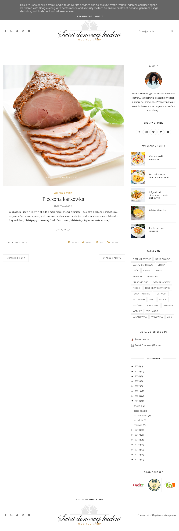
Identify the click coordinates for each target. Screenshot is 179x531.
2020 (137, 396)
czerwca (138, 424)
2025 (137, 371)
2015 (137, 444)
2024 (137, 376)
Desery (161, 265)
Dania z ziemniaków (143, 265)
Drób (136, 270)
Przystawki (139, 299)
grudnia (138, 405)
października (141, 415)
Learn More (84, 16)
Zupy (169, 317)
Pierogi (137, 288)
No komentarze (17, 242)
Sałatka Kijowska (157, 210)
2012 (137, 459)
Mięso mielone (140, 282)
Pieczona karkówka (63, 199)
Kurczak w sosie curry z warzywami (159, 175)
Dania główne (162, 259)
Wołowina (157, 317)
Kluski (159, 270)
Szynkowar (153, 305)
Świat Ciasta (142, 339)
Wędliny (137, 311)
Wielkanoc (152, 311)
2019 (137, 400)
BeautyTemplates (166, 515)
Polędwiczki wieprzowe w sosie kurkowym (158, 195)
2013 (137, 454)
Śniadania (168, 305)
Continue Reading (63, 229)
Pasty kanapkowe (161, 282)
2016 (137, 439)
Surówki (137, 305)
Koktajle (137, 276)
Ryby (152, 299)
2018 (137, 429)
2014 (137, 449)
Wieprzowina (63, 193)
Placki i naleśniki (141, 294)
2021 (137, 391)
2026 (137, 366)
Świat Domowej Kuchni (148, 345)
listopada (139, 410)
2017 (137, 434)
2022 (137, 386)
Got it (99, 16)
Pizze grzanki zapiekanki (157, 288)
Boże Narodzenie (142, 259)
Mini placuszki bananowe (156, 157)
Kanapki (147, 270)
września (138, 420)
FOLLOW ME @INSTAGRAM (89, 499)
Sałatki (163, 299)
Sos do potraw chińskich (156, 229)
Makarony (152, 276)
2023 (137, 381)
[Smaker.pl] (138, 490)
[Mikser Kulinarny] (154, 490)
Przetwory (161, 294)
